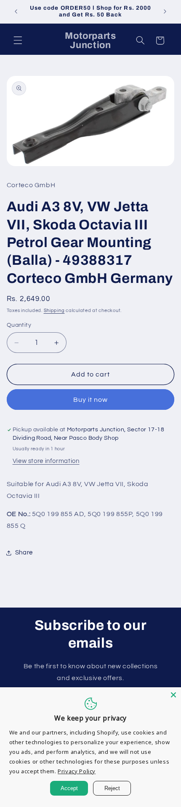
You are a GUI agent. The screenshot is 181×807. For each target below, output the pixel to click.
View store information (46, 461)
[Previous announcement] (16, 11)
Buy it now (90, 399)
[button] (17, 40)
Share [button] (24, 552)
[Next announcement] (165, 11)
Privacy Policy (77, 771)
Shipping (54, 310)
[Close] (173, 695)
